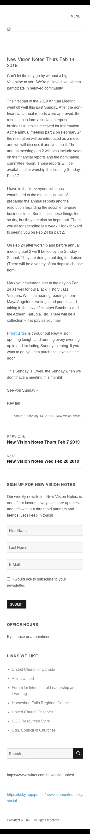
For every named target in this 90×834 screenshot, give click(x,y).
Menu (75, 16)
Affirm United (23, 678)
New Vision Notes (68, 415)
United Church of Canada (33, 669)
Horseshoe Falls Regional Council (41, 703)
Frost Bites (17, 333)
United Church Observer (32, 712)
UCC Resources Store (31, 721)
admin (18, 415)
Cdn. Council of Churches (34, 730)
